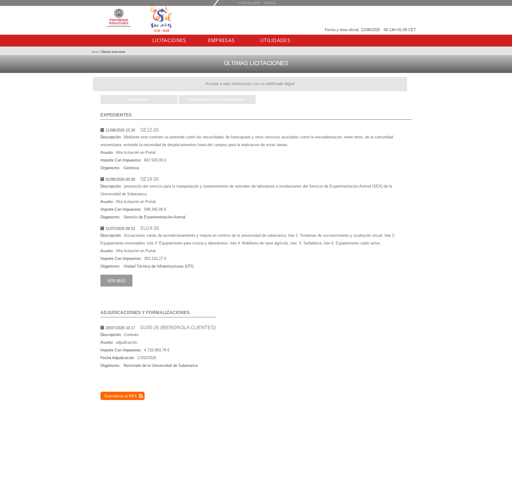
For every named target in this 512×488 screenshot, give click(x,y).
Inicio (95, 51)
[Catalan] (249, 3)
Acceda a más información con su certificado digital (250, 83)
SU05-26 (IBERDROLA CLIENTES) (178, 327)
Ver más (116, 281)
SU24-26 (149, 228)
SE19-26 (149, 179)
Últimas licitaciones (112, 51)
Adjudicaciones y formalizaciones (216, 99)
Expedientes (138, 99)
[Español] (270, 3)
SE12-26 (149, 129)
